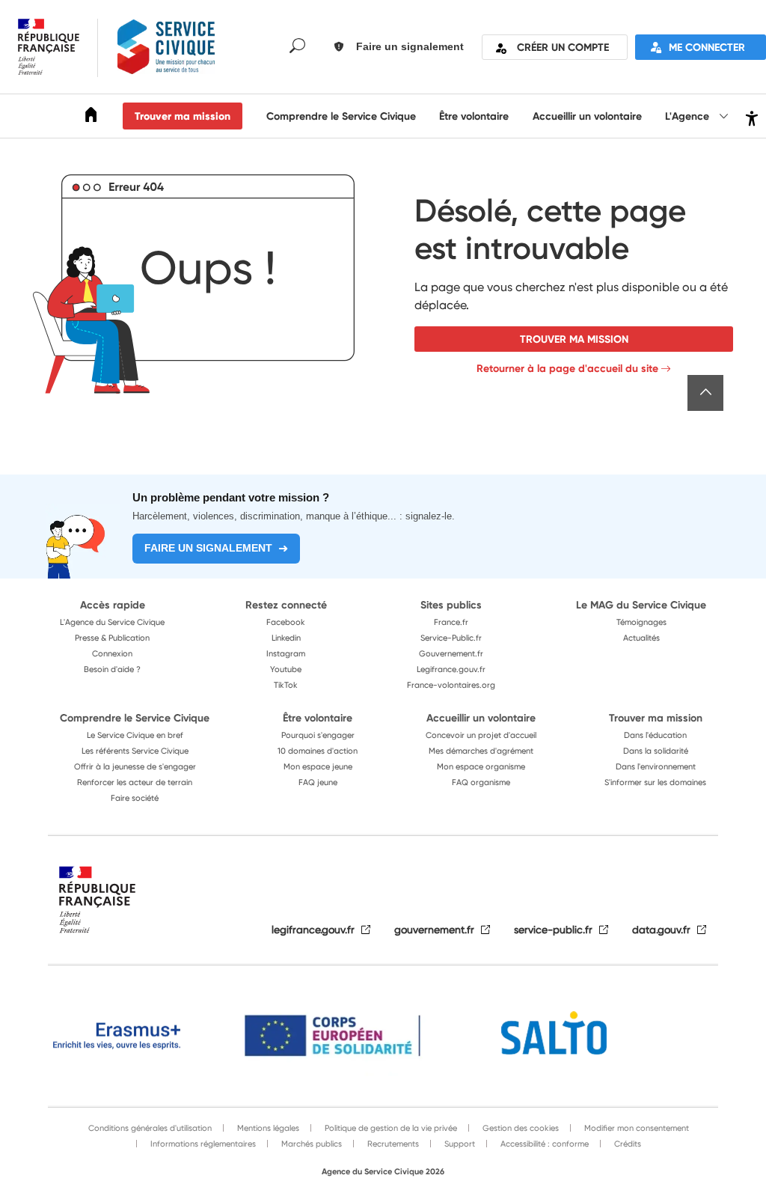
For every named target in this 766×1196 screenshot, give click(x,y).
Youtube (285, 669)
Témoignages (641, 622)
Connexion (112, 653)
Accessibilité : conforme (543, 1143)
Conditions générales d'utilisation (150, 1128)
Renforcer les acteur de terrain (134, 782)
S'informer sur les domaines (655, 782)
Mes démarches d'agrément (481, 750)
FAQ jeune (317, 782)
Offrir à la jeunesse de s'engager (135, 766)
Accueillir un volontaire (587, 116)
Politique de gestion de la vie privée (389, 1128)
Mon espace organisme (481, 766)
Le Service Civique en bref (135, 735)
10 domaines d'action (318, 750)
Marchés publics (310, 1143)
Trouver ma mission (182, 116)
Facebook (285, 622)
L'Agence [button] (688, 116)
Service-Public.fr (451, 637)
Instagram (285, 653)
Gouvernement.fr (451, 653)
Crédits (626, 1143)
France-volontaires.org (451, 685)
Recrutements (392, 1143)
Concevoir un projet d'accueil (481, 735)
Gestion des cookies (519, 1128)
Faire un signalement (208, 548)
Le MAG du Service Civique (641, 604)
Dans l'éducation (655, 735)
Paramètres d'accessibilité (750, 116)
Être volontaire (474, 116)
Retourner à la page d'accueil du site (567, 368)
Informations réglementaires (202, 1143)
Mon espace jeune (318, 766)
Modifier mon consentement (635, 1128)
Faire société (135, 798)
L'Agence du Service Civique (112, 622)
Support (458, 1143)
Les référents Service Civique (135, 750)
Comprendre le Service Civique (341, 116)
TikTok (286, 685)
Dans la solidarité (655, 750)
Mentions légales (267, 1128)
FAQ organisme (481, 782)
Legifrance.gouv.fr (451, 669)
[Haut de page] (705, 393)
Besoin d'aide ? (112, 669)
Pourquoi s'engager (318, 735)
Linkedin (286, 637)
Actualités (641, 637)
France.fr (451, 622)
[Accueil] (91, 117)
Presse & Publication (112, 637)
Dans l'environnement (656, 766)
